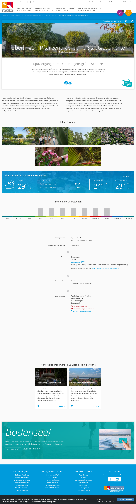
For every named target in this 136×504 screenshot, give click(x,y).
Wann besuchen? (65, 9)
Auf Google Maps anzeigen (82, 311)
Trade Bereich (83, 485)
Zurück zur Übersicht (113, 21)
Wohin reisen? (44, 9)
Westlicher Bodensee (22, 483)
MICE (125, 2)
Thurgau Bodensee (22, 490)
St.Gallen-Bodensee (21, 488)
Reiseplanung (83, 475)
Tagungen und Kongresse (83, 480)
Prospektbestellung (83, 490)
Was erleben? (24, 9)
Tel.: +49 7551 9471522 (80, 306)
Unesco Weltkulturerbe (52, 488)
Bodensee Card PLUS (89, 9)
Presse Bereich (83, 483)
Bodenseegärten (52, 483)
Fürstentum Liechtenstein (21, 480)
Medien (111, 2)
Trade (118, 2)
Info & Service (92, 2)
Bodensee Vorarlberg (22, 475)
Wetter (37, 2)
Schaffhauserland (22, 485)
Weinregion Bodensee (52, 485)
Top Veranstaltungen (53, 480)
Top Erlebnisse (52, 477)
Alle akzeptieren (126, 499)
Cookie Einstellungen (105, 502)
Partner (132, 2)
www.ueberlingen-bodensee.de (84, 309)
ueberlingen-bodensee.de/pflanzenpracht (105, 268)
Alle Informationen (31, 449)
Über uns (103, 2)
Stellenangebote (83, 488)
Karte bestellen (12, 449)
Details (126, 176)
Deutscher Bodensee (21, 477)
